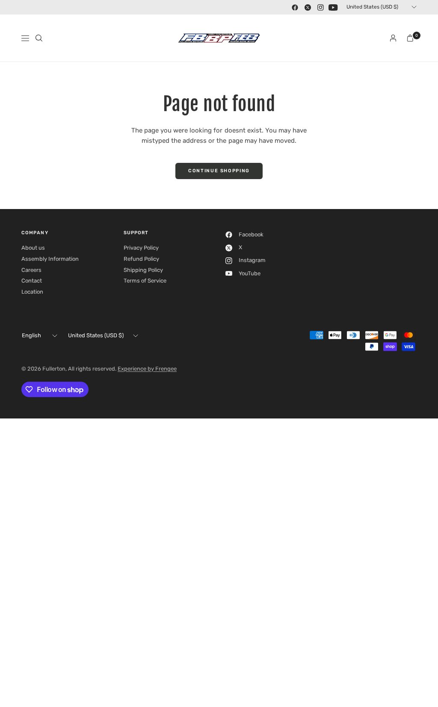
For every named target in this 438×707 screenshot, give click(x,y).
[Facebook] (294, 7)
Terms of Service (145, 280)
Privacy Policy (141, 248)
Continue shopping (219, 171)
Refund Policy (141, 259)
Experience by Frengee (147, 368)
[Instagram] (320, 7)
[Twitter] (307, 7)
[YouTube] (333, 7)
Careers (31, 270)
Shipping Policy (143, 270)
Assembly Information (50, 259)
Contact (31, 280)
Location (32, 292)
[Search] (39, 38)
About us (33, 248)
